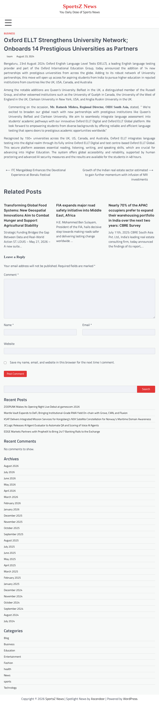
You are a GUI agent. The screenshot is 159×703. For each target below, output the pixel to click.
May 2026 (10, 484)
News (7, 675)
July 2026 (9, 472)
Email (87, 324)
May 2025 (10, 559)
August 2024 (11, 615)
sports (7, 681)
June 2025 (10, 553)
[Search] (151, 23)
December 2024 (13, 590)
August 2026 (11, 466)
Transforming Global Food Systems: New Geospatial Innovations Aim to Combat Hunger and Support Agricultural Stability (26, 215)
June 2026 (10, 478)
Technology (10, 688)
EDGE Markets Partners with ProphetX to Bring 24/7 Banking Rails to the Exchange (52, 431)
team (10, 56)
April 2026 (10, 491)
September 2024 (13, 609)
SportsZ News (79, 6)
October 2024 (12, 602)
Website (9, 343)
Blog (6, 638)
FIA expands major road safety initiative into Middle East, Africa (78, 210)
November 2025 (13, 522)
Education (9, 650)
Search (146, 389)
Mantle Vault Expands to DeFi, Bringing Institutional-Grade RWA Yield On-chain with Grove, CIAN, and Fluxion (66, 413)
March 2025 (11, 571)
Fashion (8, 663)
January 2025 (11, 584)
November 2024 (13, 596)
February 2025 (12, 578)
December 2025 (13, 515)
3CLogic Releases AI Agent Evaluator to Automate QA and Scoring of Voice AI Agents (51, 425)
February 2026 (12, 503)
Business (9, 33)
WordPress (130, 698)
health (7, 669)
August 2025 (11, 540)
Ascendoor (98, 698)
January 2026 (11, 509)
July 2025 (9, 546)
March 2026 (11, 497)
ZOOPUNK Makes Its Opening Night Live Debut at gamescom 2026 (42, 407)
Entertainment (12, 656)
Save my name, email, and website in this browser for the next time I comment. (62, 362)
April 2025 (10, 565)
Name (9, 324)
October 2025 (12, 528)
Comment (11, 274)
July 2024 (9, 621)
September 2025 (13, 534)
